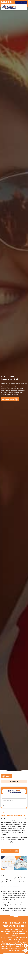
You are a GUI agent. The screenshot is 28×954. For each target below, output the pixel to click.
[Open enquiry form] (24, 7)
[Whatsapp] (26, 951)
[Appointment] (26, 946)
